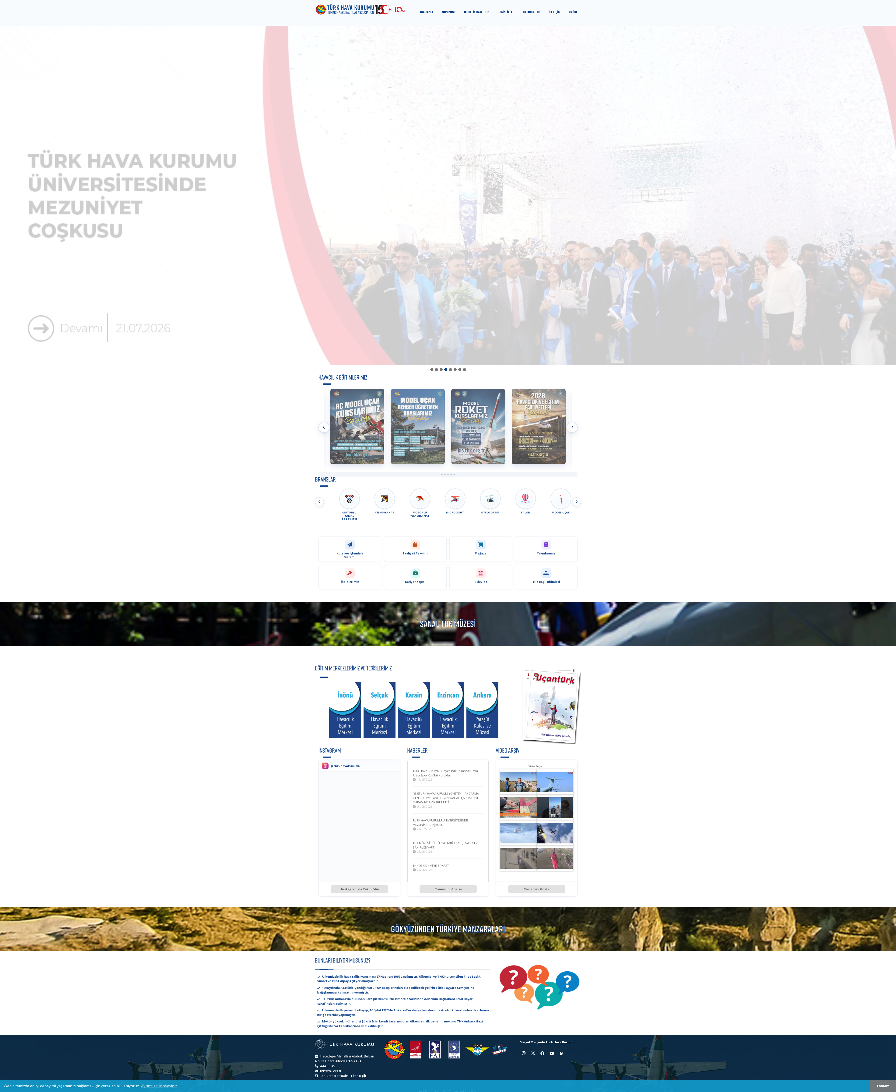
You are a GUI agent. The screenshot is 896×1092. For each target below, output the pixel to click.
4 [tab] (445, 369)
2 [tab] (436, 369)
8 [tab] (464, 369)
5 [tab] (450, 369)
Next (572, 427)
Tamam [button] (882, 1086)
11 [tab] (481, 526)
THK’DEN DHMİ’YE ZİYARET (431, 865)
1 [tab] (431, 369)
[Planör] (478, 426)
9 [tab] (472, 526)
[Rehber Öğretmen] (357, 426)
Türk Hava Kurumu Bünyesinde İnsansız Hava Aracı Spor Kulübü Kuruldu (445, 773)
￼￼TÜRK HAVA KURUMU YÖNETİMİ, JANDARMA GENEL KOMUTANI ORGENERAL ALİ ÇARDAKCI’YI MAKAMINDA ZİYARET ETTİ (446, 797)
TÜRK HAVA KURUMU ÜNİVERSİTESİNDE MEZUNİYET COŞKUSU (440, 822)
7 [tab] (459, 369)
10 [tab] (477, 526)
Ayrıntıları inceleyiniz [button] (159, 1085)
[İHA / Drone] (539, 426)
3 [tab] (441, 369)
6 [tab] (455, 369)
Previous (323, 427)
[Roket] (418, 426)
